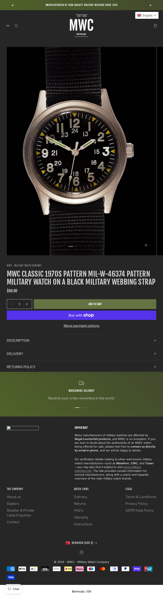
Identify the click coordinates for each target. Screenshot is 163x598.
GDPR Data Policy (139, 510)
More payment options (81, 326)
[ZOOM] (146, 245)
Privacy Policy (136, 503)
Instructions (83, 524)
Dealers (13, 503)
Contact (13, 522)
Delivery (80, 497)
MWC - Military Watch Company (24, 265)
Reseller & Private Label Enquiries (20, 512)
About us (14, 497)
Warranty (81, 517)
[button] (147, 15)
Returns (80, 503)
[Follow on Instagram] (81, 552)
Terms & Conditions (140, 497)
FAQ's (78, 510)
